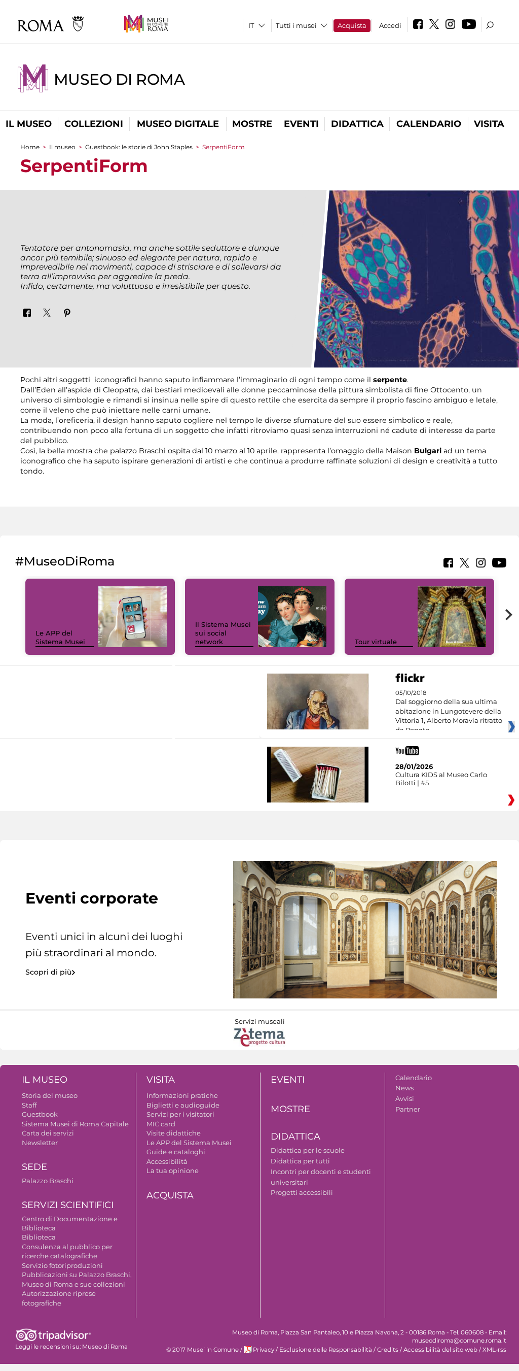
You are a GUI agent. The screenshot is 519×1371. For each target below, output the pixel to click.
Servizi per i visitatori (180, 1114)
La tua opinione (172, 1170)
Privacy (263, 1349)
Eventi (301, 123)
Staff (29, 1105)
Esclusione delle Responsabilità (325, 1349)
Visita (489, 123)
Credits (387, 1349)
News (404, 1088)
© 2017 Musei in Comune (202, 1349)
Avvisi (404, 1098)
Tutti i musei (296, 25)
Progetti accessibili (302, 1192)
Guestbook (40, 1114)
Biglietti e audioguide (182, 1105)
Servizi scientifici (68, 1205)
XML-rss (494, 1349)
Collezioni (93, 123)
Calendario (428, 123)
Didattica (357, 123)
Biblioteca (39, 1237)
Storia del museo (50, 1095)
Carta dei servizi (48, 1133)
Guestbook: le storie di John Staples (139, 147)
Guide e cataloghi (175, 1152)
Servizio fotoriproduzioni (62, 1265)
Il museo (29, 123)
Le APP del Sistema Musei (60, 637)
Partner (407, 1109)
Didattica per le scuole (308, 1150)
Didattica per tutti (300, 1161)
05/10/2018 (448, 711)
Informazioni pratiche (182, 1095)
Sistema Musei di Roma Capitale (75, 1124)
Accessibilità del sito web (440, 1349)
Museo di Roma (119, 79)
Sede (34, 1167)
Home (30, 147)
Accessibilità (167, 1161)
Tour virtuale (376, 642)
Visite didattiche (173, 1133)
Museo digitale (178, 123)
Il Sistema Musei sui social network (223, 633)
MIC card (160, 1124)
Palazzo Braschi (47, 1181)
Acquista (352, 25)
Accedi (390, 25)
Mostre (252, 123)
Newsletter (40, 1143)
